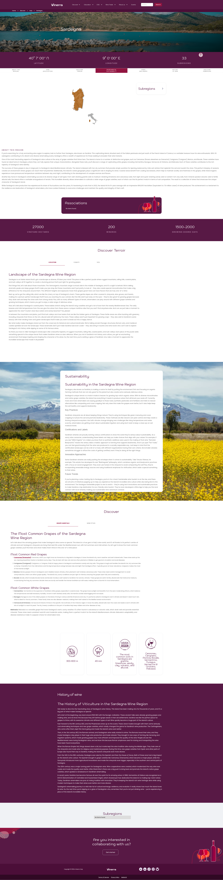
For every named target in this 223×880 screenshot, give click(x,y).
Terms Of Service (103, 877)
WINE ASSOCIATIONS (48, 70)
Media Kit (124, 877)
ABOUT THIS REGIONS (16, 70)
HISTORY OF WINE (175, 70)
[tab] (52, 262)
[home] (57, 4)
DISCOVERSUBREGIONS (207, 70)
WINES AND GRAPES (143, 70)
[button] (76, 4)
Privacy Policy (115, 877)
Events (133, 4)
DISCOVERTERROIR (79, 70)
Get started (110, 852)
